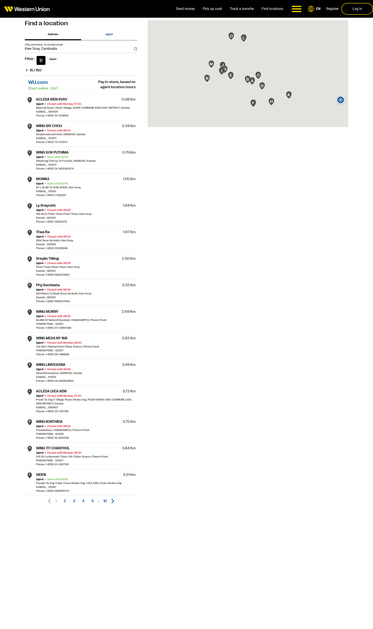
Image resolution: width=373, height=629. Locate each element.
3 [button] (74, 501)
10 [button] (105, 501)
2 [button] (65, 501)
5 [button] (93, 501)
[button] (315, 9)
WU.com (38, 82)
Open (52, 59)
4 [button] (83, 501)
